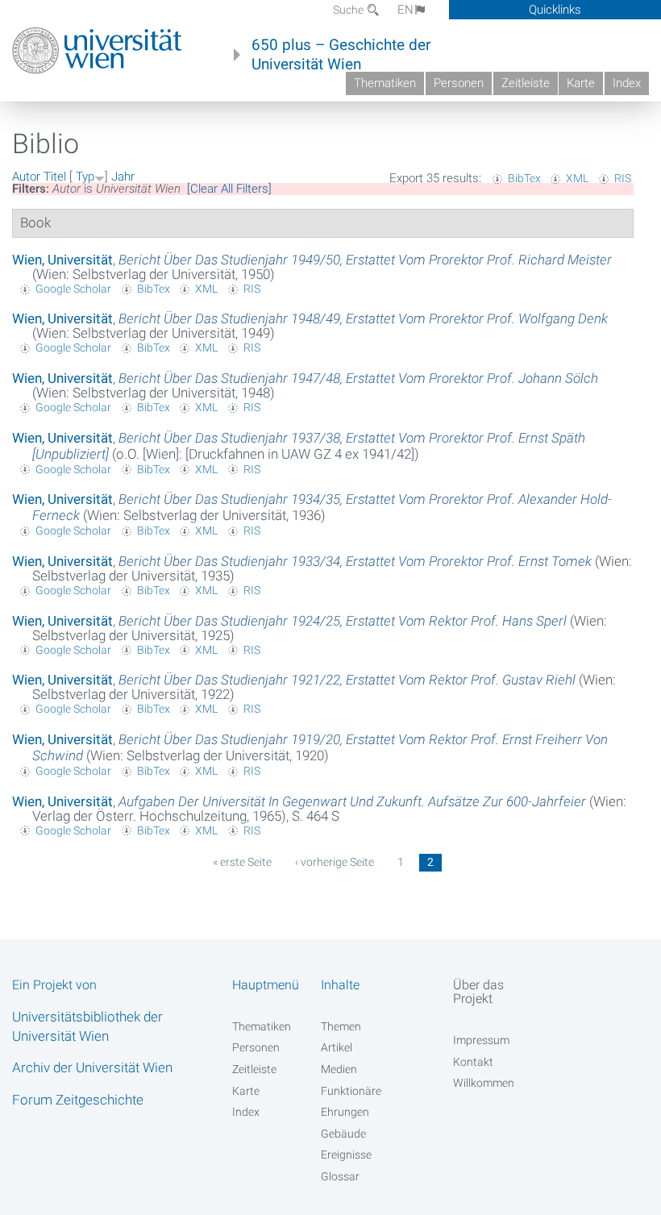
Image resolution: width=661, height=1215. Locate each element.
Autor (26, 176)
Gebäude (343, 1133)
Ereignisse (346, 1154)
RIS (622, 178)
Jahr (123, 176)
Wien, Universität (62, 260)
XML (577, 178)
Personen (459, 83)
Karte (581, 83)
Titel (55, 176)
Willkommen (483, 1082)
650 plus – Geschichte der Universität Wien (341, 54)
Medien (339, 1069)
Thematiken (385, 83)
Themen (341, 1026)
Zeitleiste (525, 83)
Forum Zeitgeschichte (77, 1100)
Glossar (340, 1176)
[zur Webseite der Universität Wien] (97, 50)
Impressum (481, 1040)
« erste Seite (242, 861)
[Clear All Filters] (229, 188)
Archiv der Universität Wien (92, 1067)
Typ (85, 176)
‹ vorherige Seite (334, 861)
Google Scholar (73, 288)
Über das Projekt (478, 991)
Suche (349, 9)
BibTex (524, 178)
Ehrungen (345, 1111)
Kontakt (473, 1061)
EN (405, 9)
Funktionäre (351, 1090)
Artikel (336, 1047)
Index (627, 83)
